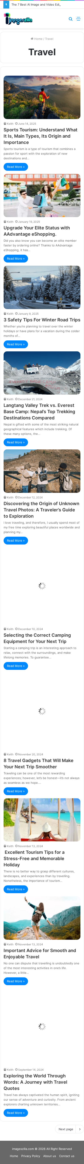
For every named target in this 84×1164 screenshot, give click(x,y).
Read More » (16, 167)
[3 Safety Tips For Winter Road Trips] (42, 287)
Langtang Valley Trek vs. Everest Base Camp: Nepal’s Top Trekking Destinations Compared (39, 412)
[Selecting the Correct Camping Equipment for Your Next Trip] (42, 586)
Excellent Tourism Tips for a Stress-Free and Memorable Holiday (34, 858)
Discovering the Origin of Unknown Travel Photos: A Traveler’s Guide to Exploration (41, 510)
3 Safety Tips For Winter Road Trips (42, 320)
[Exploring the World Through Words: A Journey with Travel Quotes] (42, 1026)
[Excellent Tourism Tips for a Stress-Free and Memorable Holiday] (42, 819)
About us (49, 1156)
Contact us (66, 1156)
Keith (10, 123)
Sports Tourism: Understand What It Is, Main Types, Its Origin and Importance (41, 136)
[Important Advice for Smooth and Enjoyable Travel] (42, 918)
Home (38, 39)
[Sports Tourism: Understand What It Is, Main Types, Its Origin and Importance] (42, 97)
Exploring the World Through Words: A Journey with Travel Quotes (35, 1082)
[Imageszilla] (18, 18)
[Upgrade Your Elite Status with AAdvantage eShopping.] (42, 195)
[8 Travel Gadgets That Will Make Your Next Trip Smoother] (42, 711)
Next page (66, 1129)
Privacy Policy (30, 1156)
